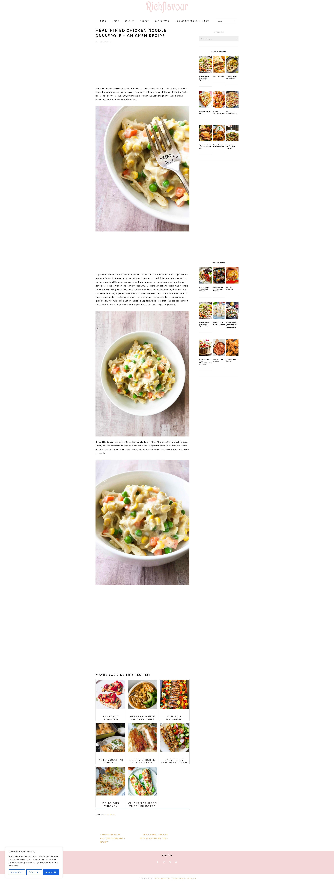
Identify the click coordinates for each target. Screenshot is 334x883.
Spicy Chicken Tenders (231, 360)
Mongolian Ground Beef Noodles (230, 146)
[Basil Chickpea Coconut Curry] (232, 64)
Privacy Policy (178, 878)
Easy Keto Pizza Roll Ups (204, 112)
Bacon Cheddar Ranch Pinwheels (219, 323)
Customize (17, 872)
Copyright (191, 878)
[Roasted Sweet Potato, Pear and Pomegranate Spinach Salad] (232, 310)
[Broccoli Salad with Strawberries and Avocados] (205, 347)
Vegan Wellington (219, 76)
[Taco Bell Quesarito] (232, 275)
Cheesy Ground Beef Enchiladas (218, 145)
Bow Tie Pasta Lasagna (218, 360)
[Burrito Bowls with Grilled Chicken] (205, 275)
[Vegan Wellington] (219, 64)
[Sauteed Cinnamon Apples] (219, 99)
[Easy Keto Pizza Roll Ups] (205, 99)
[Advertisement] (142, 66)
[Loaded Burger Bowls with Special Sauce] (205, 64)
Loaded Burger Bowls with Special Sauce (204, 78)
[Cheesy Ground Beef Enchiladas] (219, 133)
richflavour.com (162, 878)
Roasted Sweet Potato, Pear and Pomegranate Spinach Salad (231, 325)
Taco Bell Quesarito (229, 288)
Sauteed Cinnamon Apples (219, 112)
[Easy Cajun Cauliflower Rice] (232, 99)
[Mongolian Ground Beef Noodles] (232, 133)
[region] (34, 862)
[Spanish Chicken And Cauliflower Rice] (205, 133)
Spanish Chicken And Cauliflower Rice (205, 146)
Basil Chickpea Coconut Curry (231, 77)
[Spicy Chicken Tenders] (232, 347)
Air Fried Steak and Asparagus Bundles (218, 289)
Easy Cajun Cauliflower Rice (231, 112)
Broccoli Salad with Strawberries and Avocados (205, 361)
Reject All (34, 872)
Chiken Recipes (110, 815)
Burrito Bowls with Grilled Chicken (204, 289)
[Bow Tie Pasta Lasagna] (219, 347)
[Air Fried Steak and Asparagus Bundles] (219, 275)
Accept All (51, 872)
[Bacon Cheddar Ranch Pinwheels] (219, 310)
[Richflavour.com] (167, 13)
